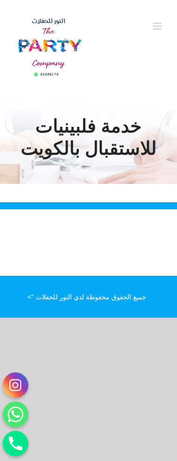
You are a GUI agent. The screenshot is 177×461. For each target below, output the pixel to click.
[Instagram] (15, 385)
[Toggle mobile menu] (158, 26)
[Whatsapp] (15, 414)
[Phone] (15, 443)
